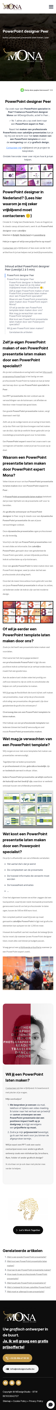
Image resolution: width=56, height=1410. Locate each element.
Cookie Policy (20, 1401)
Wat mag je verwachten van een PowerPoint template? (25, 314)
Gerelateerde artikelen (20, 332)
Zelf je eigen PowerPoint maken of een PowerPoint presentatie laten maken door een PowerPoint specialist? (29, 293)
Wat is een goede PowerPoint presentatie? (26, 1257)
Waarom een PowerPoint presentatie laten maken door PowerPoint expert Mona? (28, 302)
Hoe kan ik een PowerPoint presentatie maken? (29, 1270)
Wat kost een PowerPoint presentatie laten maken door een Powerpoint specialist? (28, 322)
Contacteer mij (13, 147)
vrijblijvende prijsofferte (30, 947)
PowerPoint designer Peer (20, 275)
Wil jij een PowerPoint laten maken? (25, 328)
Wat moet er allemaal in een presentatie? (25, 1291)
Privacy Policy (36, 1401)
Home (5, 37)
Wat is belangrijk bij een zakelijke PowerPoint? (29, 1287)
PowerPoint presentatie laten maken (26, 37)
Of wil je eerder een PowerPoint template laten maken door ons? (26, 309)
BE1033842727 (11, 1396)
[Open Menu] (51, 7)
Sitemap (7, 1401)
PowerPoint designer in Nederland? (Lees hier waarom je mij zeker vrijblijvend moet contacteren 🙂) (27, 285)
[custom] (5, 1383)
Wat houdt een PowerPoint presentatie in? (26, 1282)
